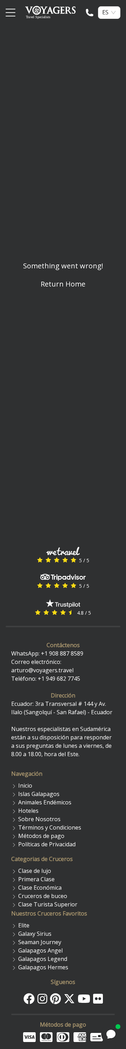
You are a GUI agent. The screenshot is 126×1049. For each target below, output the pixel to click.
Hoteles (28, 811)
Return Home (63, 284)
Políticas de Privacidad (47, 844)
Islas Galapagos (38, 794)
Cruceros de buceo (42, 896)
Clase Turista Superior (47, 904)
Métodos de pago (41, 836)
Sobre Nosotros (39, 819)
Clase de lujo (34, 871)
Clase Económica (40, 887)
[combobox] (105, 12)
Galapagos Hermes (43, 967)
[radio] (40, 560)
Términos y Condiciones (49, 827)
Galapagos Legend (42, 959)
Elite (23, 925)
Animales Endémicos (44, 802)
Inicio (25, 785)
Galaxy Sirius (34, 934)
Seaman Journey (39, 942)
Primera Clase (36, 879)
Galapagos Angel (40, 950)
